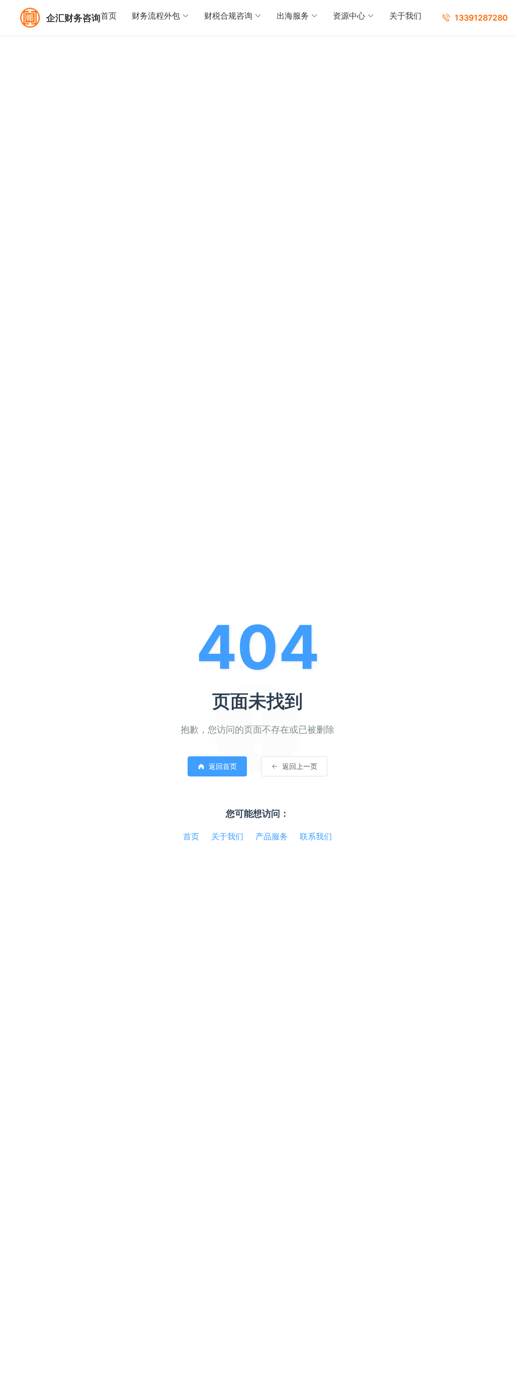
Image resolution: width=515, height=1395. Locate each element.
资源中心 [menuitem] (349, 16)
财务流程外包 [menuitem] (156, 16)
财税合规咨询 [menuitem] (228, 16)
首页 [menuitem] (109, 16)
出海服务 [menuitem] (293, 16)
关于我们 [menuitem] (405, 16)
